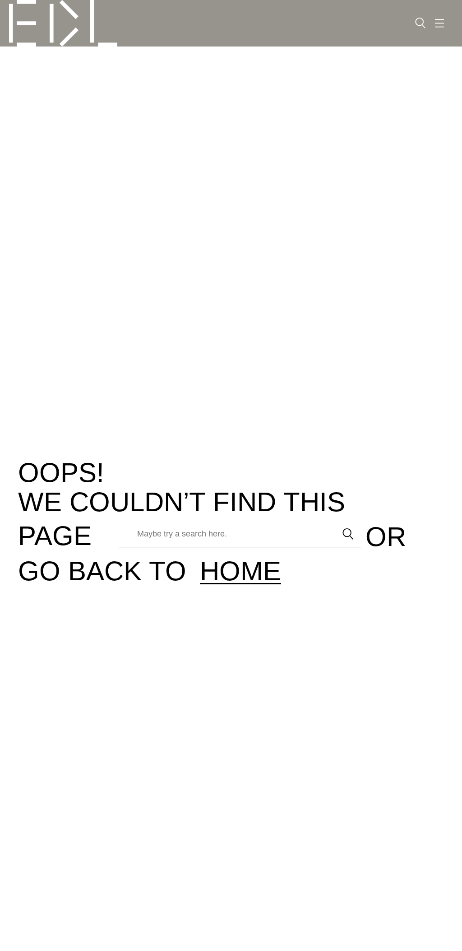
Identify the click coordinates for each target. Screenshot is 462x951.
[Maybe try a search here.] (225, 534)
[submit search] (348, 534)
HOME (240, 571)
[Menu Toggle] (439, 23)
